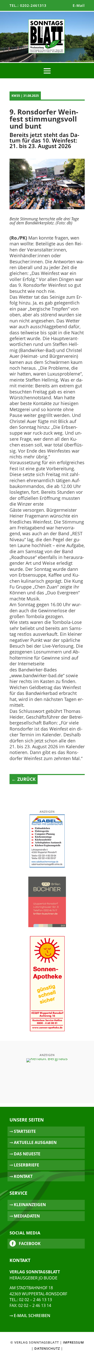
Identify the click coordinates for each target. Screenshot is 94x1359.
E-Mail (79, 5)
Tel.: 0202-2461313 (28, 5)
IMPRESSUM (73, 1342)
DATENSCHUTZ (47, 1348)
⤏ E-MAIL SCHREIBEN (30, 1315)
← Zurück (24, 779)
